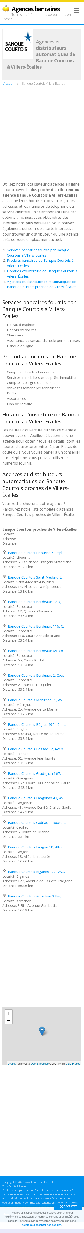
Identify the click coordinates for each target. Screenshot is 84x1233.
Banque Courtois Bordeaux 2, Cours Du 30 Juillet (37, 675)
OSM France (73, 1063)
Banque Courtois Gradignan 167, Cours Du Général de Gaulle (37, 773)
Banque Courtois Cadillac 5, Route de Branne (37, 822)
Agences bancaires (36, 9)
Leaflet (12, 1063)
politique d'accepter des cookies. (42, 1224)
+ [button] (8, 1013)
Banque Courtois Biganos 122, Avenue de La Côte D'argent (37, 871)
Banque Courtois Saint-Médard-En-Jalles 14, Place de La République (37, 577)
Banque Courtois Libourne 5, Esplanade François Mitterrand (37, 552)
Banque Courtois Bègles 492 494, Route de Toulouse (37, 724)
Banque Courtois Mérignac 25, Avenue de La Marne (37, 699)
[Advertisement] (42, 135)
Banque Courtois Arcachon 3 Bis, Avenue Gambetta (37, 896)
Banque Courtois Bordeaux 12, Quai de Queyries (37, 601)
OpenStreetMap (40, 1063)
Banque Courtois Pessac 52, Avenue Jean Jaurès (37, 749)
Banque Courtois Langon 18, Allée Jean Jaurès (37, 847)
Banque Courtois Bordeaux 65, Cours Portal (37, 650)
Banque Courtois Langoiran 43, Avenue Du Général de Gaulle (37, 798)
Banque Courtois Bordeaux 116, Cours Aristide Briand (37, 626)
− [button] (8, 1020)
